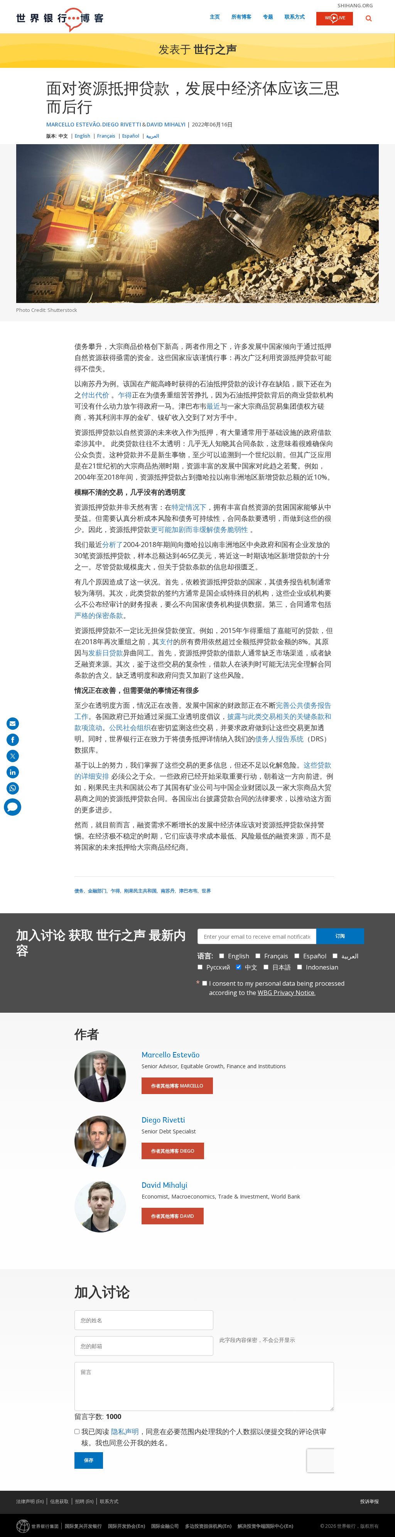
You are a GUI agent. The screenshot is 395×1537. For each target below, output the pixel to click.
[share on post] (13, 756)
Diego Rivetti (121, 124)
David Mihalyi (166, 124)
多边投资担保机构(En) (208, 1526)
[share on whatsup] (13, 788)
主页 (215, 17)
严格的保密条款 (98, 615)
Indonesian (322, 967)
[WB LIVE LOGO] (334, 19)
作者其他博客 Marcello (177, 1085)
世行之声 (215, 50)
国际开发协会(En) (126, 1526)
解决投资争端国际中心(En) (265, 1526)
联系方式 (295, 17)
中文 (63, 136)
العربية (152, 136)
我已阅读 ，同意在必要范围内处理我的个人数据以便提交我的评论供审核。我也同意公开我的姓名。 (203, 1437)
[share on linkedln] (13, 772)
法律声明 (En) (30, 1501)
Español (130, 136)
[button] (369, 18)
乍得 (125, 394)
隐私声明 (125, 1431)
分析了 (112, 544)
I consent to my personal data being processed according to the (276, 988)
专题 (268, 17)
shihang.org (355, 5)
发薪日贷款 (105, 652)
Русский (218, 967)
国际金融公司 (165, 1526)
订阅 (340, 936)
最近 (213, 406)
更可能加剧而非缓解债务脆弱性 (199, 529)
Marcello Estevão (73, 124)
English (82, 136)
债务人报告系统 (279, 738)
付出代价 (95, 394)
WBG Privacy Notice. (287, 992)
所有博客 (241, 17)
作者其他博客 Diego (172, 1151)
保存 (88, 1460)
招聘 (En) (84, 1501)
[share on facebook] (13, 740)
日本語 (281, 967)
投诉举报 (369, 1501)
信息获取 (59, 1501)
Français (106, 136)
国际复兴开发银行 (83, 1526)
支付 (166, 641)
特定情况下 (189, 507)
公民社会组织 (130, 727)
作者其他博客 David (172, 1216)
